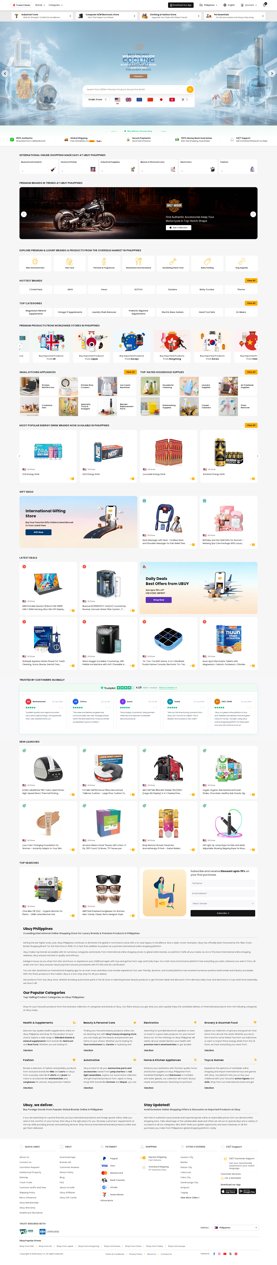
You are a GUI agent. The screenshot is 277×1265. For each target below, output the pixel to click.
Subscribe (222, 913)
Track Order (25, 1182)
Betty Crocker (138, 289)
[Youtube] (225, 1254)
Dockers (104, 289)
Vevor (36, 289)
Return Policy (66, 1172)
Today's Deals (23, 5)
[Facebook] (214, 1254)
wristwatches (56, 1078)
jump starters (117, 1071)
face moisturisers (93, 1044)
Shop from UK (45, 1246)
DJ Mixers (173, 312)
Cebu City (185, 1177)
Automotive (92, 1060)
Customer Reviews (69, 1167)
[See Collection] (138, 213)
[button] (208, 5)
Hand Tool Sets (138, 312)
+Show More (106, 1200)
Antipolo (184, 1187)
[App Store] (229, 1192)
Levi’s (62, 1071)
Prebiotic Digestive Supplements (70, 312)
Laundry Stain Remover (36, 312)
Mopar (123, 1082)
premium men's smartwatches (160, 1044)
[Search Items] (190, 89)
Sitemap (23, 1177)
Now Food (33, 1044)
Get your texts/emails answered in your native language (241, 1166)
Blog (62, 1177)
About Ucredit (67, 1187)
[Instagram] (219, 1254)
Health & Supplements (38, 1022)
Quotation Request (29, 1167)
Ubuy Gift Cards (68, 1197)
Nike (52, 1071)
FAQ (62, 1182)
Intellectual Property (30, 1172)
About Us (24, 1157)
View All (251, 280)
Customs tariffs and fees (32, 1187)
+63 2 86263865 (232, 1178)
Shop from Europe (176, 1246)
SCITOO (70, 289)
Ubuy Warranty (27, 1207)
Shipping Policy (27, 1192)
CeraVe (110, 1044)
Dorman (110, 1082)
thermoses (175, 1075)
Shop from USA (26, 1246)
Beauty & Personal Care (99, 1022)
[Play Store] (247, 1192)
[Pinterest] (235, 1254)
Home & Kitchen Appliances (162, 1060)
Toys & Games (214, 1060)
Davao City (186, 1167)
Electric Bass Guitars (104, 312)
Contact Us (25, 1162)
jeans (64, 1075)
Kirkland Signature (207, 289)
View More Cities (189, 1197)
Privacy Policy (135, 1254)
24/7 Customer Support (241, 1158)
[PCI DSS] (26, 1231)
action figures (242, 1078)
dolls (207, 1082)
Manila (183, 1162)
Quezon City (186, 1157)
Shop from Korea (112, 1246)
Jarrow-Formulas (241, 289)
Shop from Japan (65, 1246)
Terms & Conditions (114, 1254)
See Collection (180, 225)
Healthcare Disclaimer (31, 1212)
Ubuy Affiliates (67, 1192)
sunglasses (29, 1082)
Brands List (65, 1162)
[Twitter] (230, 1254)
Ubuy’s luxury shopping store (121, 1034)
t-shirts (52, 1075)
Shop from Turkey (154, 1246)
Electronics (151, 1022)
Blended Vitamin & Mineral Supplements (241, 312)
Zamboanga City (189, 1182)
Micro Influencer (28, 1197)
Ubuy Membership (28, 1202)
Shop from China (133, 1246)
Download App (67, 1157)
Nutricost (68, 1041)
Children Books (207, 312)
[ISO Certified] (48, 1231)
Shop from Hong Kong (88, 1246)
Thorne (172, 289)
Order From (95, 99)
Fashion (28, 1060)
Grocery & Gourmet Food (221, 1022)
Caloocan (185, 1172)
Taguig (184, 1192)
